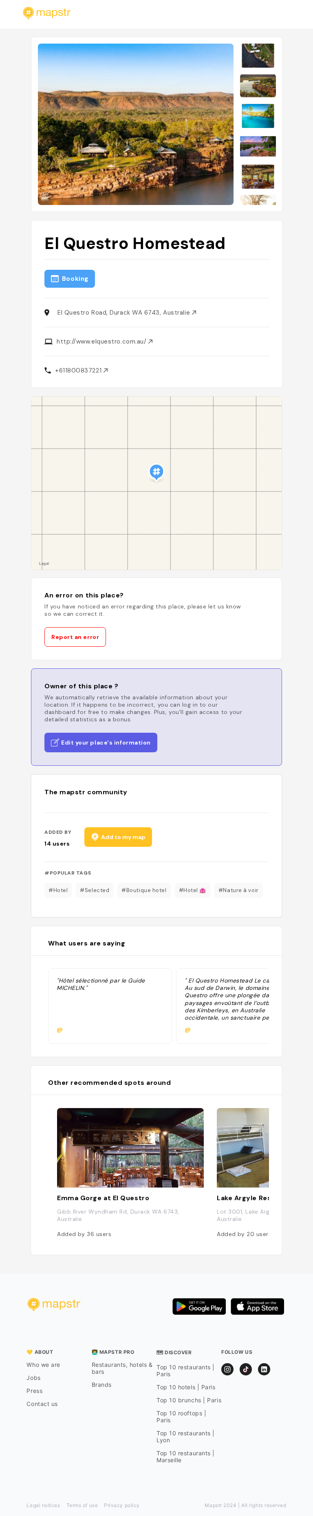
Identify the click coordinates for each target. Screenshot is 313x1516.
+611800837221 (79, 370)
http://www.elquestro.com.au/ (102, 341)
